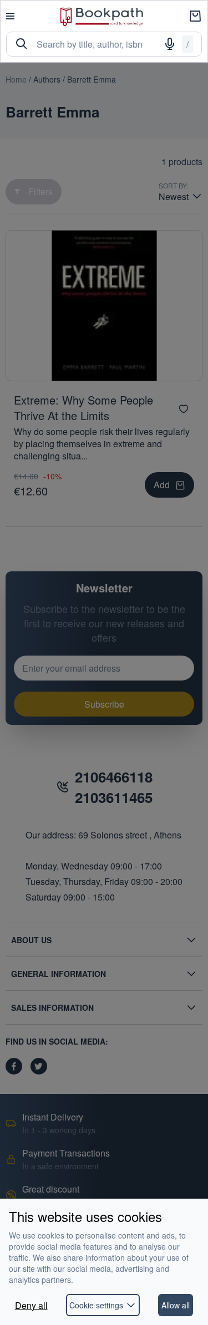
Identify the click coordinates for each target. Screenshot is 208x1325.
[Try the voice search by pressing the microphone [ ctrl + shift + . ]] (169, 43)
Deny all (31, 1305)
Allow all (175, 1305)
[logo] (101, 16)
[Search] (21, 43)
